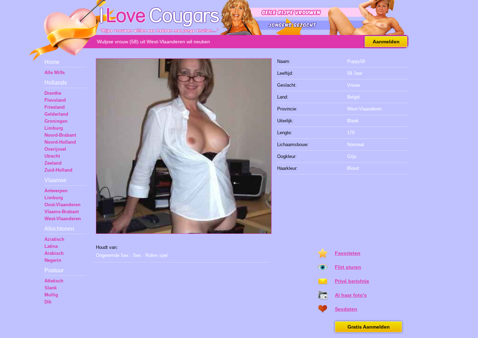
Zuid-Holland (58, 170)
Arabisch (54, 253)
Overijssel (55, 149)
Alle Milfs (54, 72)
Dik (47, 301)
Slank (50, 287)
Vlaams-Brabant (61, 211)
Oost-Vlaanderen (62, 204)
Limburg (53, 128)
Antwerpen (56, 190)
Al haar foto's (351, 295)
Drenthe (52, 93)
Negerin (52, 260)
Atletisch (53, 280)
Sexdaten (346, 309)
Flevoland (55, 100)
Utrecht (52, 156)
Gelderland (56, 114)
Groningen (56, 121)
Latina (51, 246)
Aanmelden (386, 41)
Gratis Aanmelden (368, 327)
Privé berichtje (352, 281)
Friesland (54, 107)
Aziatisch (54, 239)
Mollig (51, 294)
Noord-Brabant (60, 135)
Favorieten (347, 253)
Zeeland (53, 163)
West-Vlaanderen (62, 218)
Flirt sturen (348, 267)
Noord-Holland (60, 142)
